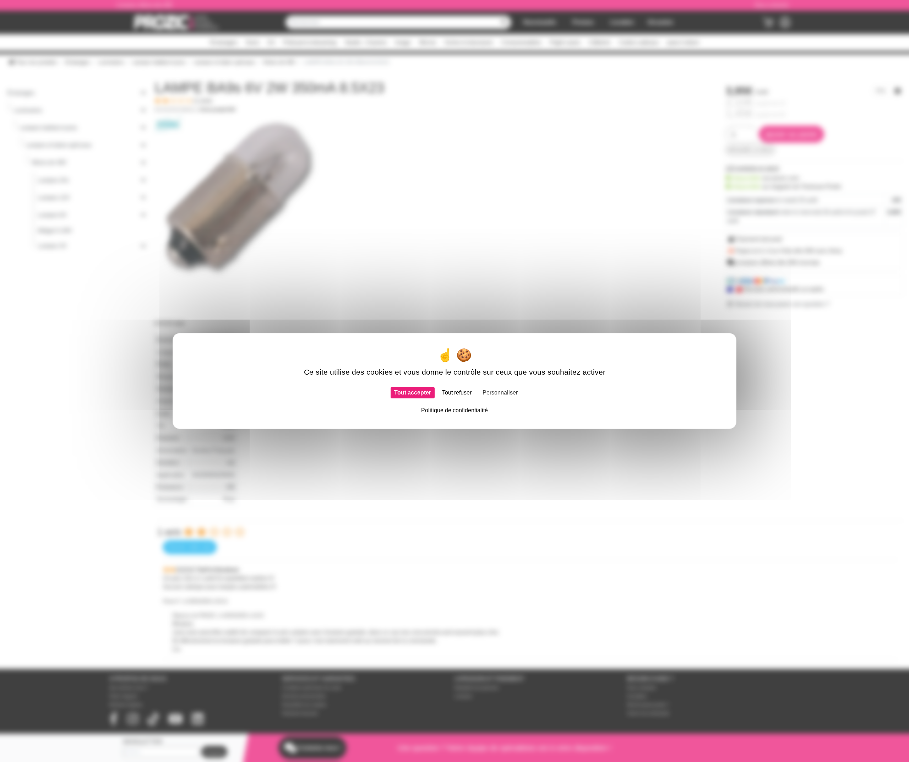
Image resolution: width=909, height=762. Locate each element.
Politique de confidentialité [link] (454, 410)
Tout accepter (412, 393)
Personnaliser (500, 393)
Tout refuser (457, 393)
